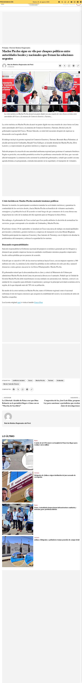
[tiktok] (68, 2)
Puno (36, 440)
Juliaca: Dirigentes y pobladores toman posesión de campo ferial (56, 539)
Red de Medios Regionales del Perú (20, 64)
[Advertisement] (41, 28)
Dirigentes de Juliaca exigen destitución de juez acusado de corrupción (55, 476)
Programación (6, 2)
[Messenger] (80, 2)
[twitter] (62, 2)
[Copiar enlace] (78, 66)
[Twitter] (64, 66)
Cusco (30, 380)
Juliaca (36, 473)
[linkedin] (77, 2)
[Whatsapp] (69, 66)
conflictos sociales (19, 380)
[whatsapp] (65, 2)
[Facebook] (60, 66)
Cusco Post (38, 302)
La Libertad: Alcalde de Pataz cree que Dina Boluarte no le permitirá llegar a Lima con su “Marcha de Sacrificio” (20, 403)
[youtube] (71, 2)
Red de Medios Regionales (20, 48)
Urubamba (60, 380)
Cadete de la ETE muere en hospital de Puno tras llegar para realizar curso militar (55, 444)
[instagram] (74, 2)
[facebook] (59, 2)
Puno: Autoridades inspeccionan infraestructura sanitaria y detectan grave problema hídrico (55, 508)
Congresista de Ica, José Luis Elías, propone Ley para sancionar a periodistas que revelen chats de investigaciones (62, 403)
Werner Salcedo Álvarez (11, 384)
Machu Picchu (40, 380)
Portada (5, 48)
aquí (19, 302)
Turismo (50, 380)
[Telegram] (73, 66)
